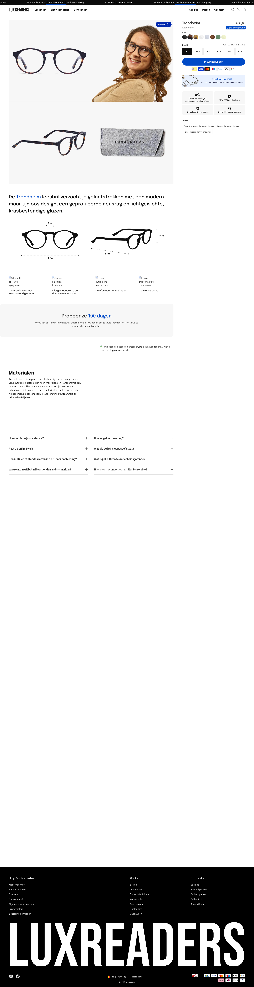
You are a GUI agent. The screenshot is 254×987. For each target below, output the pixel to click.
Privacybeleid (16, 908)
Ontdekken (198, 878)
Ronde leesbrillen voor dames (197, 131)
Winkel (134, 878)
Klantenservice (17, 884)
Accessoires (136, 904)
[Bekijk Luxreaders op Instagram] (11, 976)
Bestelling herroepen (20, 913)
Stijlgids (194, 884)
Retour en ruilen (17, 889)
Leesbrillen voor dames (228, 126)
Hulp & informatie (21, 878)
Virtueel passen (198, 889)
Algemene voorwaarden (21, 904)
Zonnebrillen (136, 899)
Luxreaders (130, 982)
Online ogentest (198, 894)
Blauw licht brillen (139, 894)
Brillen (133, 884)
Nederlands (138, 976)
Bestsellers (136, 908)
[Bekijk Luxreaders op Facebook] (18, 976)
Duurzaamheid (16, 899)
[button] (233, 9)
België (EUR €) (118, 976)
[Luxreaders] (19, 10)
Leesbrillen (136, 889)
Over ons (13, 894)
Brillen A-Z (196, 899)
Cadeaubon (136, 913)
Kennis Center (197, 904)
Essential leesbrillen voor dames (199, 126)
